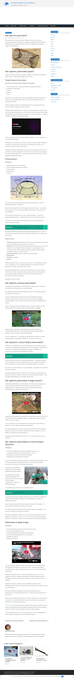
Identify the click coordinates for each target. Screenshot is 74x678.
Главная (7, 25)
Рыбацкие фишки (8, 32)
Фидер (52, 76)
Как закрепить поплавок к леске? (41, 659)
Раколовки (8, 605)
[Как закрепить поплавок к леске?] (42, 647)
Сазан (52, 51)
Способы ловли (22, 25)
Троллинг (53, 74)
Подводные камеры (56, 85)
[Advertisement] (37, 15)
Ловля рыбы (13, 25)
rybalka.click (8, 672)
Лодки (52, 83)
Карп (52, 41)
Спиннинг (53, 69)
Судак (52, 53)
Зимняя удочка (55, 62)
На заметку (32, 25)
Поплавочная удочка (56, 67)
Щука (52, 55)
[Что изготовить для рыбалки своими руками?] (26, 647)
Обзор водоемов (55, 97)
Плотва (53, 48)
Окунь (52, 46)
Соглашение (32, 672)
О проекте (13, 672)
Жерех (52, 37)
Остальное (52, 25)
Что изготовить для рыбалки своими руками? (26, 658)
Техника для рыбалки (42, 25)
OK (62, 676)
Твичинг (53, 71)
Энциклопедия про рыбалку (23, 3)
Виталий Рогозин (14, 37)
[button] (16, 26)
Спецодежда (54, 87)
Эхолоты (53, 90)
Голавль (53, 35)
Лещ (52, 44)
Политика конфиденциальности (22, 672)
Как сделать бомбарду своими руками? (10, 660)
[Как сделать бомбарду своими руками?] (11, 647)
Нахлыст (53, 64)
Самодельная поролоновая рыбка (38, 620)
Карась (52, 39)
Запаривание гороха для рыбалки (14, 620)
